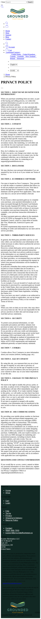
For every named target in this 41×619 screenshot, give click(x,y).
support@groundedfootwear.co (19, 533)
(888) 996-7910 (12, 530)
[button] (10, 47)
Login (7, 503)
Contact (8, 39)
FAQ (7, 511)
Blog (7, 37)
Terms (8, 513)
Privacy (8, 515)
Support (8, 35)
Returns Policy (11, 520)
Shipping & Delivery (13, 518)
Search (30, 2)
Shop (7, 33)
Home (7, 31)
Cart (7, 501)
